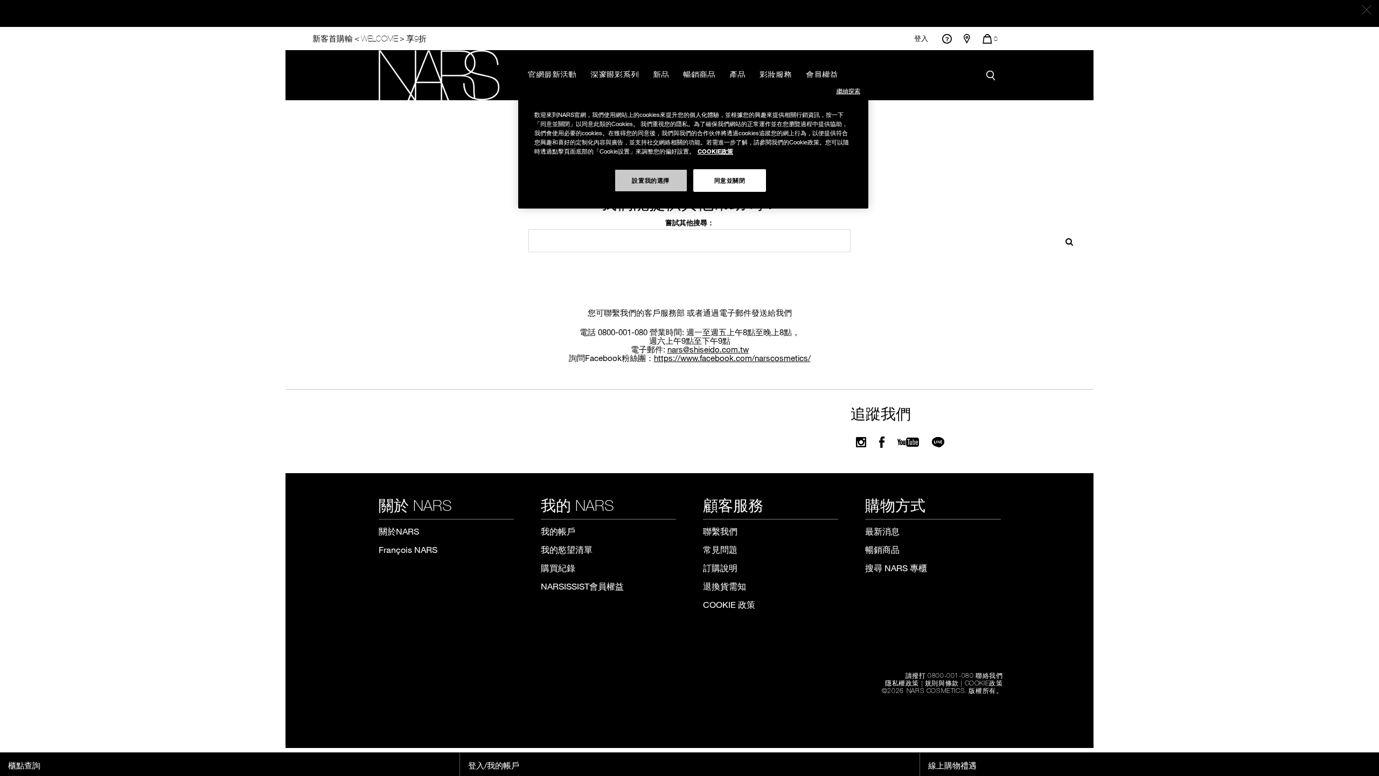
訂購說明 (720, 568)
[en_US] (1065, 240)
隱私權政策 (902, 682)
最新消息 (882, 531)
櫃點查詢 (24, 765)
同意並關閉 (730, 180)
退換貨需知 (724, 586)
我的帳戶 (558, 531)
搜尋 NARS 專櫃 (896, 568)
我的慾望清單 (567, 549)
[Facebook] (881, 442)
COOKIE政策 (984, 682)
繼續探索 (848, 90)
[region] (693, 143)
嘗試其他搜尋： (689, 222)
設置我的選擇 (650, 180)
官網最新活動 (552, 74)
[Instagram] (861, 442)
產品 (737, 74)
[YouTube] (908, 442)
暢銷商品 (699, 74)
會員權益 (822, 74)
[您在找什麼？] (993, 75)
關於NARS (399, 531)
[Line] (938, 442)
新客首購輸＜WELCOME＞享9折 (369, 38)
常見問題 (720, 549)
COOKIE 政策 (729, 604)
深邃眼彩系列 (614, 74)
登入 (921, 38)
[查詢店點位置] (967, 39)
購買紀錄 (558, 568)
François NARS (408, 549)
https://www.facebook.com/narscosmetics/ (732, 358)
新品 (661, 74)
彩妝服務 (776, 74)
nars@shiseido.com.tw (708, 349)
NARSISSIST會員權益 (582, 586)
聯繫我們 (720, 531)
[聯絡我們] (946, 38)
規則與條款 (942, 682)
